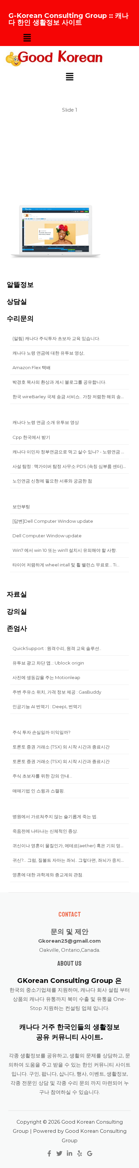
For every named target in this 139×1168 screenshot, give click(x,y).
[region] (69, 185)
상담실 (17, 301)
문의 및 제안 (69, 931)
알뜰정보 (20, 284)
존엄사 (17, 628)
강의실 (17, 611)
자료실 (17, 594)
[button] (27, 38)
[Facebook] (49, 1153)
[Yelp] (80, 1153)
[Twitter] (59, 1153)
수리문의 (20, 318)
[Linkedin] (69, 1153)
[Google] (90, 1153)
